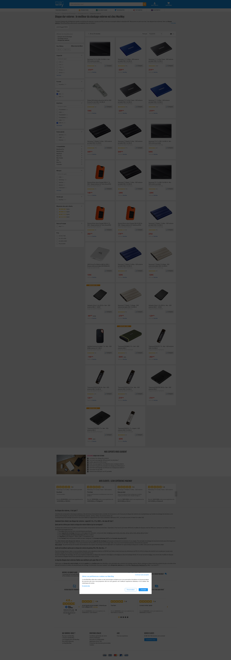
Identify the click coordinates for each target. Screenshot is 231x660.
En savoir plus (86, 586)
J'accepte (143, 589)
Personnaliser (131, 589)
